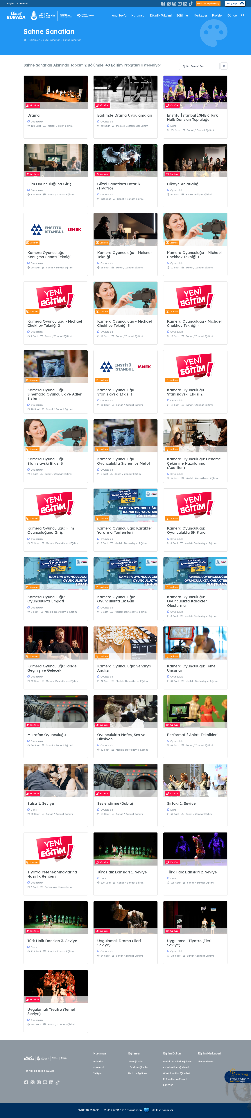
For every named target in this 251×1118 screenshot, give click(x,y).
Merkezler (200, 15)
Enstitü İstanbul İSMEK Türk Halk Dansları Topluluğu (192, 117)
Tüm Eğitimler (135, 1061)
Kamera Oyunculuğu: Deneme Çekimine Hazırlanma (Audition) (194, 463)
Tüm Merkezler (206, 1061)
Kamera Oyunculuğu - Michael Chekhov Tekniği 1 (194, 254)
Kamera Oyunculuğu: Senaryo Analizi (124, 668)
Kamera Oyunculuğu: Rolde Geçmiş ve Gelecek (52, 668)
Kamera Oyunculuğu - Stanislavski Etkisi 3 (47, 461)
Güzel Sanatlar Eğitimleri (176, 1073)
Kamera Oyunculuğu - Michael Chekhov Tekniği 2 (54, 323)
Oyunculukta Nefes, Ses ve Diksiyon (121, 737)
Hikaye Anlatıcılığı (183, 184)
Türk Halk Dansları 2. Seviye (192, 872)
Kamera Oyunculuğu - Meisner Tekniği (124, 254)
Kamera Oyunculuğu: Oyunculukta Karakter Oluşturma (187, 601)
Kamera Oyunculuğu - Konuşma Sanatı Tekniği (49, 254)
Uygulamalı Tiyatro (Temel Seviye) (51, 1011)
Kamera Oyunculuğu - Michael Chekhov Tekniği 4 (194, 323)
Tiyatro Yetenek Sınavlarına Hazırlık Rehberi (52, 874)
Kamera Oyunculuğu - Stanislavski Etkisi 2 (187, 392)
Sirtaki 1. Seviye (181, 803)
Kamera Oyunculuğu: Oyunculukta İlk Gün (116, 599)
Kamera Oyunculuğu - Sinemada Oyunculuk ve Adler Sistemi (54, 394)
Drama (33, 115)
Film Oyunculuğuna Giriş (49, 184)
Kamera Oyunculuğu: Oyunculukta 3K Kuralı (187, 530)
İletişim (10, 3)
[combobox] (199, 66)
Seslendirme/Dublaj (115, 803)
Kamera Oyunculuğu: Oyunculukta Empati (46, 599)
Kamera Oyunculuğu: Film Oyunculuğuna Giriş (50, 530)
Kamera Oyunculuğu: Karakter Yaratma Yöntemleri (124, 530)
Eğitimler (182, 15)
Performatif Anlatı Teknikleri (192, 735)
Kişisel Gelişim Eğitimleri (176, 1067)
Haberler (98, 1061)
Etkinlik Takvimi (161, 15)
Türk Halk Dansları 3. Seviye (52, 941)
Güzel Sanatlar (51, 40)
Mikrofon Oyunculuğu (46, 735)
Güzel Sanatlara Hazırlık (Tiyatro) (118, 186)
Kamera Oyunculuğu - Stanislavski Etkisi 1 (117, 392)
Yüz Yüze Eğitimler (138, 1067)
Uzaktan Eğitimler (138, 1073)
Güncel (232, 15)
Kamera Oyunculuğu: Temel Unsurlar (191, 668)
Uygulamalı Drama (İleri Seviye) (119, 943)
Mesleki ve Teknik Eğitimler (177, 1061)
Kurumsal (22, 3)
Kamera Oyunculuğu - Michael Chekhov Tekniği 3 (124, 323)
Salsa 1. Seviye (40, 803)
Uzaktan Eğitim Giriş (208, 3)
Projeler (217, 15)
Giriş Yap (232, 3)
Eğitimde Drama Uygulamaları (124, 115)
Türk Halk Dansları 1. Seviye (122, 872)
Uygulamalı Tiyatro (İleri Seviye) (189, 943)
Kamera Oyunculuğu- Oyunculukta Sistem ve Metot (123, 461)
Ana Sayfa (119, 15)
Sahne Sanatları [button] (72, 40)
